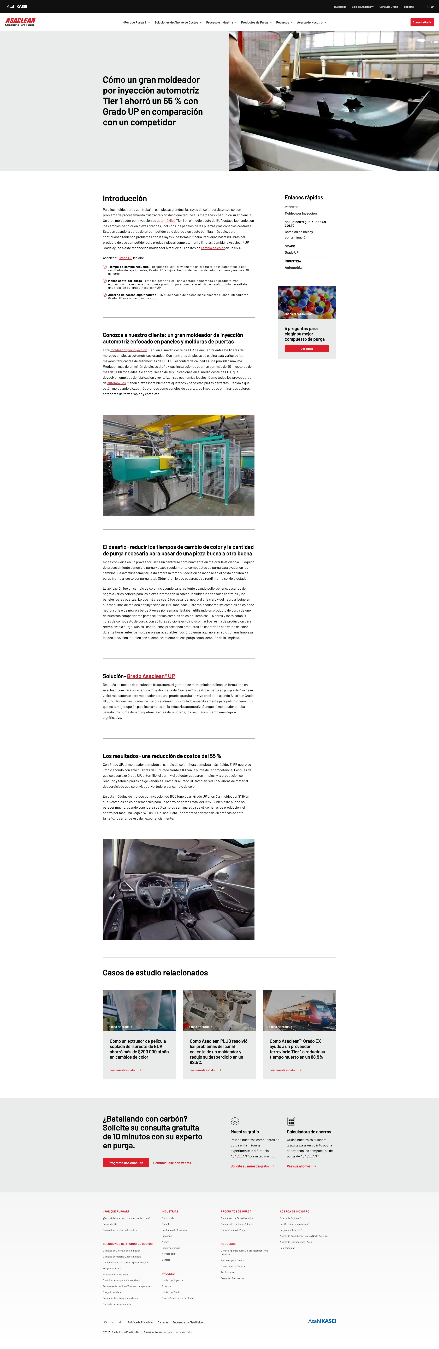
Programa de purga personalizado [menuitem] (120, 1298)
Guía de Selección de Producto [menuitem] (178, 1298)
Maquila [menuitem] (166, 1224)
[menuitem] (105, 1322)
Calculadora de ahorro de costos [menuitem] (120, 1230)
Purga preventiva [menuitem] (112, 1268)
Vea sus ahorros (299, 1166)
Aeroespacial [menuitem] (168, 1253)
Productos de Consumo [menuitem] (174, 1230)
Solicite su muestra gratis (250, 1166)
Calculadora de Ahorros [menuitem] (233, 1266)
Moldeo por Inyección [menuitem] (173, 1280)
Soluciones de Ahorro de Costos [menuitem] (128, 1243)
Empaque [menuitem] (167, 1235)
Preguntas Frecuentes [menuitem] (232, 1278)
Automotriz (293, 267)
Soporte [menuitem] (409, 6)
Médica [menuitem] (165, 1241)
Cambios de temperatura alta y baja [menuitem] (121, 1280)
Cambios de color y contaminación (299, 234)
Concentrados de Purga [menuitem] (233, 1230)
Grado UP (125, 258)
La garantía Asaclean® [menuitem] (291, 1230)
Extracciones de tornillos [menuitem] (116, 1274)
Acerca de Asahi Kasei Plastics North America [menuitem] (304, 1235)
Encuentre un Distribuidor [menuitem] (188, 1322)
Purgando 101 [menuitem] (110, 1224)
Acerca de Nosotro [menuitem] (294, 1211)
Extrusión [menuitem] (167, 1286)
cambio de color (213, 248)
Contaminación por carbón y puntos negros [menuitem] (126, 1262)
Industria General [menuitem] (171, 1247)
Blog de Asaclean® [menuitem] (362, 6)
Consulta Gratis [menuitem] (388, 6)
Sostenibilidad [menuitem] (287, 1247)
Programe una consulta (126, 1163)
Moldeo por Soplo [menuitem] (171, 1292)
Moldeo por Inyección (301, 213)
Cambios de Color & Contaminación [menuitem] (121, 1250)
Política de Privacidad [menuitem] (140, 1322)
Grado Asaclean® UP (151, 676)
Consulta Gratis (422, 22)
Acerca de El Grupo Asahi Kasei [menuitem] (296, 1241)
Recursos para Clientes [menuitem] (233, 1260)
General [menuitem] (166, 1259)
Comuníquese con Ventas (172, 1163)
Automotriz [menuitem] (168, 1218)
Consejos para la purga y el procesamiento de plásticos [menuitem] (244, 1252)
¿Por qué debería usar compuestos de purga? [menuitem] (126, 1218)
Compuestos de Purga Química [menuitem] (237, 1224)
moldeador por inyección (128, 350)
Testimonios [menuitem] (227, 1272)
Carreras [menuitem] (163, 1322)
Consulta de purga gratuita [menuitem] (117, 1304)
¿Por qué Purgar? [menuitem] (116, 1211)
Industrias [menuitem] (170, 1211)
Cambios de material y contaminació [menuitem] (122, 1256)
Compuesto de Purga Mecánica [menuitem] (237, 1218)
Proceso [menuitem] (168, 1273)
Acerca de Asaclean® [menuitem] (290, 1218)
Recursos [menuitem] (228, 1243)
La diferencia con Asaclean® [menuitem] (294, 1224)
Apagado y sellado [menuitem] (112, 1292)
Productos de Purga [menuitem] (236, 1211)
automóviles (166, 220)
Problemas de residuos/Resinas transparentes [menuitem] (127, 1286)
